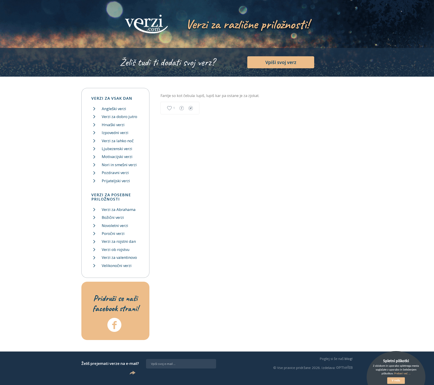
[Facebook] (114, 325)
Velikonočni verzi (117, 265)
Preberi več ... (402, 373)
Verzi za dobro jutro (119, 116)
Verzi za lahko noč (118, 140)
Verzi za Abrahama (119, 209)
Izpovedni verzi (115, 132)
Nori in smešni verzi (119, 164)
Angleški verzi (114, 108)
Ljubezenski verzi (117, 148)
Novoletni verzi (115, 225)
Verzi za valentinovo (119, 257)
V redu (396, 380)
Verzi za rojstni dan (119, 241)
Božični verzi (113, 217)
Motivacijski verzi (117, 156)
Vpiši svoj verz (280, 62)
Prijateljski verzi (116, 180)
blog (348, 358)
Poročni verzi (113, 233)
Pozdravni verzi (115, 172)
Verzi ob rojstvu (116, 249)
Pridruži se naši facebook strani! (115, 303)
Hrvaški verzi (113, 124)
